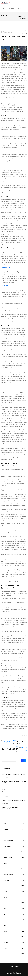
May (14, 914)
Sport (14, 925)
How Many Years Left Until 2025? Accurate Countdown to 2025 (14, 801)
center (14, 868)
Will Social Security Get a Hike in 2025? (10, 807)
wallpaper (14, 948)
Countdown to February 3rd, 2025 (20, 742)
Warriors (14, 953)
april (14, 834)
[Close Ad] (14, 975)
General (14, 897)
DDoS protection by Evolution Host (14, 973)
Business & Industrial (14, 857)
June (14, 902)
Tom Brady (14, 936)
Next (17, 746)
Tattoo (14, 931)
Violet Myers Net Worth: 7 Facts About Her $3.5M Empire (13, 795)
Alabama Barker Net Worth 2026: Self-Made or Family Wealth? (13, 789)
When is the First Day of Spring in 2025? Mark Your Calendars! (10, 749)
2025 (14, 823)
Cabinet (14, 863)
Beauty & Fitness (14, 851)
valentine (14, 942)
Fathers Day (14, 880)
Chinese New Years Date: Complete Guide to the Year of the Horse (13, 775)
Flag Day (14, 891)
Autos (19, 8)
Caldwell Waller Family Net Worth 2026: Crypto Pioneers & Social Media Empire (14, 782)
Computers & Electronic (14, 874)
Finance (14, 885)
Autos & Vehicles (14, 846)
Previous (15, 740)
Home (3, 8)
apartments (14, 829)
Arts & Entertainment (14, 840)
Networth (14, 919)
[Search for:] (11, 760)
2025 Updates (11, 8)
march (14, 908)
